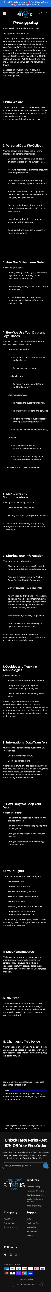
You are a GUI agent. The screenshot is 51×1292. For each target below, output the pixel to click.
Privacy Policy (9, 1223)
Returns (30, 1235)
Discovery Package (34, 1206)
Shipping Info (32, 1231)
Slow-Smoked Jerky (35, 1195)
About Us (8, 1219)
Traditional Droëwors (35, 1191)
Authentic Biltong (33, 1187)
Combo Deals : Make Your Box (35, 1200)
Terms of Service (11, 1227)
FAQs (29, 1219)
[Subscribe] (45, 1165)
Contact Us (31, 1227)
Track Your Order (34, 1223)
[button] (4, 13)
